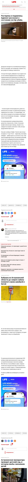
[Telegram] (8, 213)
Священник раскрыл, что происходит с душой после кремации (14, 246)
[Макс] (5, 213)
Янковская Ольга (5, 181)
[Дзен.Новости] (2, 213)
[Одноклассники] (15, 213)
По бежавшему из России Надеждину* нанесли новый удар (12, 256)
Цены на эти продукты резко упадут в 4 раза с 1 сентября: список (13, 260)
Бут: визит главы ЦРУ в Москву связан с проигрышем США (11, 265)
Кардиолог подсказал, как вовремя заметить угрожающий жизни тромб (12, 269)
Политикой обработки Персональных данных (10, 6)
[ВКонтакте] (11, 213)
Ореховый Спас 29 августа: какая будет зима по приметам (13, 251)
